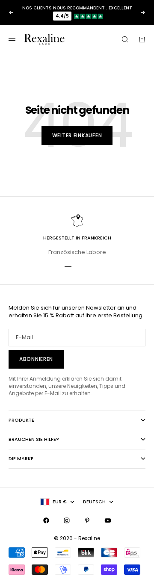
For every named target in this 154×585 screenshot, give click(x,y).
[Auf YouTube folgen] (107, 520)
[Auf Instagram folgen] (66, 520)
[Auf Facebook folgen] (46, 520)
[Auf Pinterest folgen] (87, 520)
